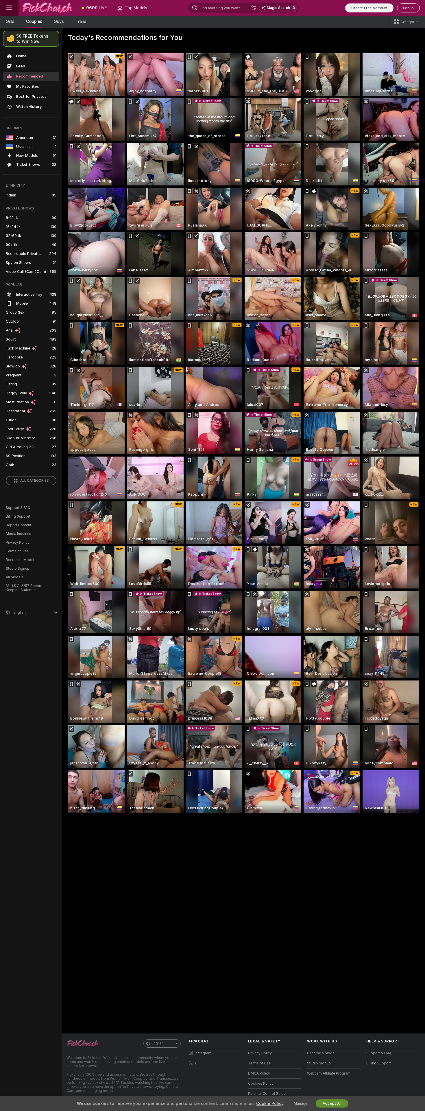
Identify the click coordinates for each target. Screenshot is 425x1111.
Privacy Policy (17, 542)
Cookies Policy (261, 1083)
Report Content (18, 525)
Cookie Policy (269, 1103)
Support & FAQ (18, 508)
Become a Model (20, 560)
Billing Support (18, 516)
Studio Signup (17, 568)
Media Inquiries (18, 534)
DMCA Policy (259, 1073)
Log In (408, 8)
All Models (14, 577)
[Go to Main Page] (47, 8)
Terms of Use (17, 551)
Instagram (203, 1053)
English (157, 1043)
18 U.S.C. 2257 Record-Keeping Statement (25, 588)
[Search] (254, 8)
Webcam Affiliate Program (328, 1073)
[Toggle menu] (9, 8)
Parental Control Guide (267, 1094)
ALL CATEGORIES (34, 481)
